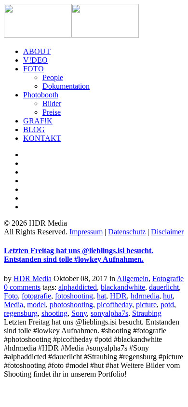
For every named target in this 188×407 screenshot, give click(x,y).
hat (101, 296)
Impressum (86, 232)
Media (13, 304)
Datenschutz (127, 232)
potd (167, 304)
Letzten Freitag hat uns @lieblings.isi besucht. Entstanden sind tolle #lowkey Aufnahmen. (78, 254)
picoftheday (114, 304)
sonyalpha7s (109, 313)
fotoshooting (74, 296)
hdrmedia (145, 296)
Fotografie (168, 278)
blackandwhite (123, 287)
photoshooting (71, 304)
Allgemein (132, 278)
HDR (118, 296)
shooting (54, 313)
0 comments (22, 287)
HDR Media (32, 278)
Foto (11, 296)
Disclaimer (167, 232)
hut (168, 296)
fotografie (36, 296)
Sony (79, 313)
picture (146, 304)
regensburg (21, 313)
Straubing (146, 313)
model (36, 304)
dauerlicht (164, 287)
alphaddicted (77, 287)
